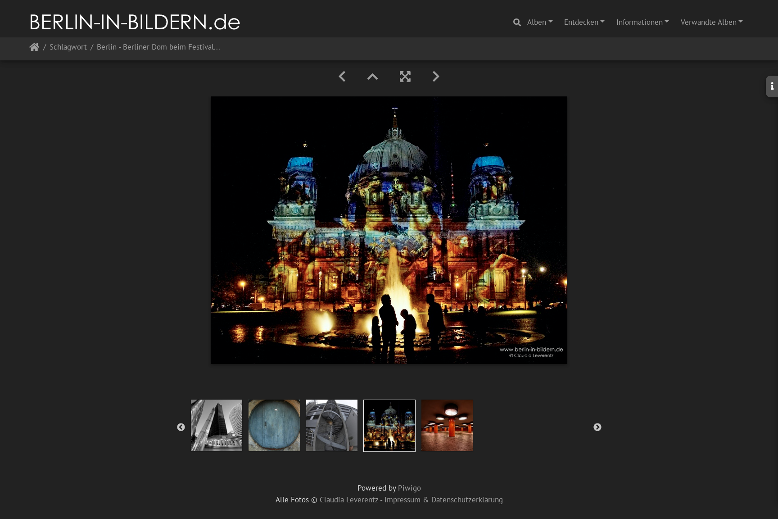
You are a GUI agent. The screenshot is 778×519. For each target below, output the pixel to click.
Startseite (34, 49)
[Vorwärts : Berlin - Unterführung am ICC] (436, 76)
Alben (536, 22)
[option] (216, 425)
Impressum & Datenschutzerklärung (443, 500)
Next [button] (597, 427)
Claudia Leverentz (349, 500)
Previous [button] (180, 427)
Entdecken (581, 22)
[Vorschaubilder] (373, 76)
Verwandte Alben (709, 22)
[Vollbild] (405, 76)
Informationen (639, 22)
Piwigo (409, 488)
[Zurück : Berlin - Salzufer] (342, 76)
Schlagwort (68, 47)
